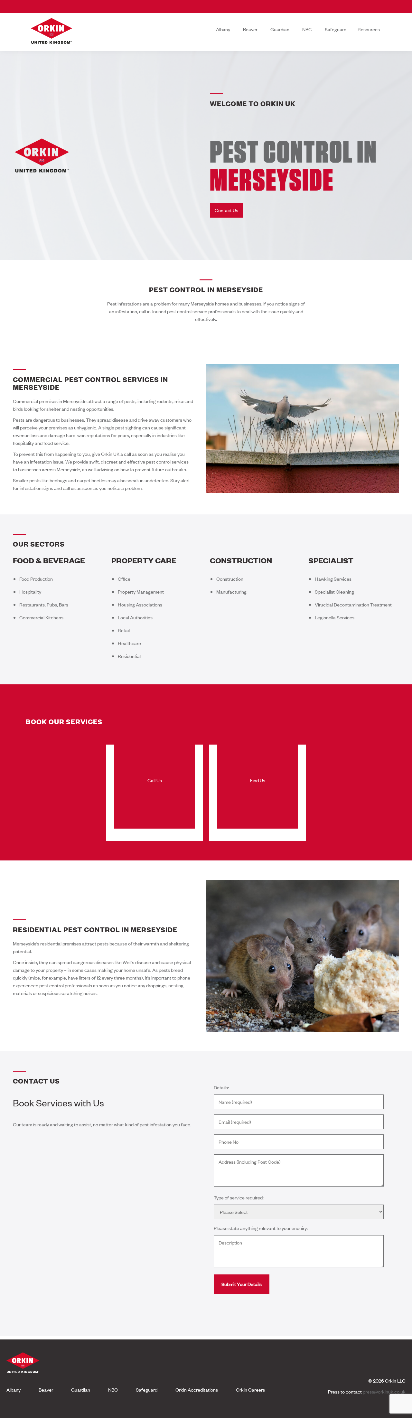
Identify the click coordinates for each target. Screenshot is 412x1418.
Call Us (154, 780)
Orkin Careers (250, 1389)
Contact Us (226, 210)
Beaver (250, 29)
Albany (223, 29)
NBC (307, 29)
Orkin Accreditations (196, 1389)
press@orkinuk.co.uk (384, 1391)
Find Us (257, 780)
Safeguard (335, 29)
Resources (369, 29)
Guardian (279, 29)
